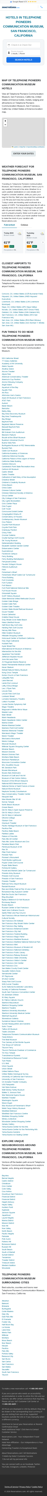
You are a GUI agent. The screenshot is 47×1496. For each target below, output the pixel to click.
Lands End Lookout (10, 683)
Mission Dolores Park (10, 754)
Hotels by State (10, 1456)
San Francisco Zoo (10, 966)
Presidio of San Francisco (12, 879)
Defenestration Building (11, 543)
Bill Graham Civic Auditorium (13, 432)
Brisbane (5, 1306)
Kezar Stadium (8, 667)
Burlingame (6, 1309)
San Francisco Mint (10, 945)
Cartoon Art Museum (10, 469)
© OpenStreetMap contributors (35, 147)
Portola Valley (7, 1354)
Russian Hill (6, 1247)
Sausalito (5, 1369)
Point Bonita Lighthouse (11, 860)
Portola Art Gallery (9, 868)
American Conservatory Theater (15, 377)
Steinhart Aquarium (9, 1016)
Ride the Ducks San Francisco (14, 894)
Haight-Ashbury (8, 1202)
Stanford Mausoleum (10, 1003)
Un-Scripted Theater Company (14, 1082)
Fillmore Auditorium (9, 567)
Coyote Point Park (9, 527)
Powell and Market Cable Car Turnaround (18, 871)
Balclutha (5, 408)
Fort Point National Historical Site (15, 588)
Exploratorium (7, 551)
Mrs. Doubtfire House (10, 765)
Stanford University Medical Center (16, 1013)
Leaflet (15, 147)
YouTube (5, 1467)
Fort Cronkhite (8, 580)
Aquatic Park (7, 390)
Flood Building (7, 577)
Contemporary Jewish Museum (14, 519)
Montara (5, 1338)
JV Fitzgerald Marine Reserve (14, 662)
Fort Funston (7, 583)
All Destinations (30, 1453)
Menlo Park (6, 1333)
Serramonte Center (10, 974)
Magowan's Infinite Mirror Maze (14, 710)
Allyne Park (6, 374)
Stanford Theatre (9, 1008)
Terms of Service (11, 1487)
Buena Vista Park (9, 443)
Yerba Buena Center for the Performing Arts (19, 1129)
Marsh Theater (8, 736)
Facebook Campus (9, 554)
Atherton (5, 1301)
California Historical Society (13, 456)
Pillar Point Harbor (9, 852)
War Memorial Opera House (13, 1095)
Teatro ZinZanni (8, 1032)
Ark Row (5, 393)
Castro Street (7, 472)
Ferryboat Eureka (9, 562)
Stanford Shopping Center (12, 1005)
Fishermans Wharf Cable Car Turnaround (18, 575)
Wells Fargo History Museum (13, 1108)
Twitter (37, 1464)
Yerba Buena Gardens (11, 1132)
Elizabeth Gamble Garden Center (15, 546)
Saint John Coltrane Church (13, 910)
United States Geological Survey (15, 1074)
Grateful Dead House (10, 617)
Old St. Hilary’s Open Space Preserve (17, 810)
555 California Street (10, 358)
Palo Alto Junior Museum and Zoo (15, 842)
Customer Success (25, 1456)
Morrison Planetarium (10, 760)
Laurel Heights (8, 1218)
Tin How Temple (8, 1053)
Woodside (6, 1268)
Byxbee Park (7, 448)
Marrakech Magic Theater (12, 733)
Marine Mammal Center (11, 725)
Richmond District (9, 1244)
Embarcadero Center (10, 548)
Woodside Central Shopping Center (16, 1121)
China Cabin (7, 488)
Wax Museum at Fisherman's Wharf (16, 1106)
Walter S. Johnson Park (11, 1092)
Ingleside (5, 1210)
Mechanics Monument (11, 739)
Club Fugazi (6, 506)
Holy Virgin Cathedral (10, 641)
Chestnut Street (8, 480)
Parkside (5, 1236)
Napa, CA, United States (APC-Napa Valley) (19, 307)
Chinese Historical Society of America (17, 493)
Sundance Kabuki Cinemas (13, 1021)
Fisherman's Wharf (9, 572)
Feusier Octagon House (12, 564)
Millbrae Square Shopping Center (15, 746)
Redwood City (7, 1356)
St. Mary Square (8, 997)
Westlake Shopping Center (13, 1116)
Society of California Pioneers (14, 989)
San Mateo (6, 1367)
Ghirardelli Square (9, 593)
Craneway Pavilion (9, 530)
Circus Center (7, 496)
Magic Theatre (8, 707)
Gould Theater (8, 612)
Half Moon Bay (8, 1325)
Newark (5, 1346)
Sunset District (8, 1255)
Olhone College (8, 818)
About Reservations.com (12, 1453)
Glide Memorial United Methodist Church (18, 599)
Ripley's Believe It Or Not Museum (16, 900)
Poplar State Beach (10, 865)
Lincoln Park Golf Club (11, 694)
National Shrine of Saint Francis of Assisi (18, 786)
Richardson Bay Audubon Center (15, 892)
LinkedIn (23, 1467)
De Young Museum (9, 540)
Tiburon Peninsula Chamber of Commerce (19, 1050)
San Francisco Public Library (13, 952)
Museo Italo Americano (11, 773)
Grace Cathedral (8, 614)
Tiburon (5, 1375)
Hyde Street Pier (8, 646)
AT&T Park (6, 401)
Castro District (7, 1181)
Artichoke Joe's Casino (11, 395)
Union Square (7, 1066)
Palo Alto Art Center (10, 839)
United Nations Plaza (10, 1071)
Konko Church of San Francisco (15, 675)
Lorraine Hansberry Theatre (13, 699)
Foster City (6, 1322)
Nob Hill (5, 1226)
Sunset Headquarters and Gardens (16, 1024)
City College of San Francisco (14, 498)
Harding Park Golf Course (12, 628)
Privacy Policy (25, 1487)
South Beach (7, 1250)
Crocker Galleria (8, 535)
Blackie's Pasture (9, 435)
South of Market (8, 1252)
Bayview (5, 1176)
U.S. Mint (5, 1063)
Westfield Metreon (9, 1111)
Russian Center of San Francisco (15, 908)
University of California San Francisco (17, 1077)
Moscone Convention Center (14, 762)
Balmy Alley (6, 411)
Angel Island (7, 385)
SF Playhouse (7, 976)
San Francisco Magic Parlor (13, 937)
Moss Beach (7, 1340)
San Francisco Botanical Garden (15, 929)
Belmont (5, 1303)
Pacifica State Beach (10, 831)
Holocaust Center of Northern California (18, 638)
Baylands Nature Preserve (12, 424)
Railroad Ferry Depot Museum (14, 884)
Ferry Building (7, 556)
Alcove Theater (8, 371)
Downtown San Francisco (12, 1194)
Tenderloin (6, 1257)
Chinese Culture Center (11, 490)
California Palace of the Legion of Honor (18, 459)
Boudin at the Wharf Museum (13, 438)
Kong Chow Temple (10, 673)
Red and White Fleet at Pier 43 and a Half (18, 889)
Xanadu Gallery (8, 1124)
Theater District (8, 1260)
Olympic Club (7, 820)
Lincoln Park (7, 691)
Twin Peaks (6, 1061)
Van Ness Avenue (9, 1087)
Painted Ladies (8, 834)
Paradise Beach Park (10, 844)
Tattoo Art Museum (9, 1029)
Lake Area (6, 1330)
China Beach (7, 485)
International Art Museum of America (16, 649)
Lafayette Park (8, 678)
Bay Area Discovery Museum (13, 414)
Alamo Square (7, 366)
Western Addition (9, 1265)
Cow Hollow (7, 1191)
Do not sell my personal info (15, 1459)
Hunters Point (7, 1207)
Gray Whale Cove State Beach (14, 620)
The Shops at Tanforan (11, 1045)
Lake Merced (7, 680)
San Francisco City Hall (11, 931)
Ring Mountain (7, 897)
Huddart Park (7, 643)
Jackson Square (8, 1213)
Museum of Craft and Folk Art (13, 776)
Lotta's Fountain (8, 702)
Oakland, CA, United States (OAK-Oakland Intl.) (21, 312)
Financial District (8, 1197)
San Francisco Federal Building (14, 934)
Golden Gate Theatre (10, 607)
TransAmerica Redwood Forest (14, 1058)
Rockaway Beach (9, 902)
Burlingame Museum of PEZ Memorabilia (18, 445)
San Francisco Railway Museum (15, 955)
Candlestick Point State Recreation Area (18, 467)
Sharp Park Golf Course (11, 982)
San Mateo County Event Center (15, 968)
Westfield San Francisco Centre (15, 1114)
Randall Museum (8, 886)
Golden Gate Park (9, 604)
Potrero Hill (6, 1242)
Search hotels (23, 60)
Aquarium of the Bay (10, 387)
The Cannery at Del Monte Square (16, 1042)
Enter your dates (23, 154)
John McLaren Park (10, 659)
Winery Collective (9, 1119)
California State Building (11, 461)
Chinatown (6, 1183)
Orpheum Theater (9, 823)
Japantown (6, 1215)
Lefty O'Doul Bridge (10, 686)
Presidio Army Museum (11, 873)
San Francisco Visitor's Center (14, 960)
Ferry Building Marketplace (13, 559)
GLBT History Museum (11, 596)
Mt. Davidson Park (9, 768)
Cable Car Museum (9, 451)
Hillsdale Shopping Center (12, 636)
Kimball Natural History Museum (14, 670)
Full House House (9, 591)
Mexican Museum (9, 744)
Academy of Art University (12, 364)
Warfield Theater (9, 1098)
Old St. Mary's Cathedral (11, 815)
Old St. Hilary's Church (11, 813)
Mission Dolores (8, 752)
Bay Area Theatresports (11, 416)
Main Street (6, 715)
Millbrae (5, 1335)
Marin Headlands (9, 717)
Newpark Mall (7, 797)
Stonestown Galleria (10, 1018)
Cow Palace (7, 522)
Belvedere (6, 430)
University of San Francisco (13, 1079)
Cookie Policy (37, 1487)
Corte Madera (7, 1311)
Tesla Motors (7, 1037)
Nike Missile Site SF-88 (11, 799)
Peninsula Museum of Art (12, 847)
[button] (5, 121)
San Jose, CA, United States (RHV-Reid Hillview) (21, 320)
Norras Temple (8, 802)
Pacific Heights (8, 1234)
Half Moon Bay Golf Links (12, 625)
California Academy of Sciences (15, 453)
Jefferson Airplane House (12, 657)
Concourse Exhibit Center (12, 511)
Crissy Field (6, 533)
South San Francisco (10, 1372)
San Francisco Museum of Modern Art (17, 947)
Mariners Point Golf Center (13, 728)
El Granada (6, 1319)
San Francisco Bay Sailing (12, 926)
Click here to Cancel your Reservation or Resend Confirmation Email (22, 1425)
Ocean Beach (7, 807)
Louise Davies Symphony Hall (14, 704)
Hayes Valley (7, 1205)
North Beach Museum (11, 805)
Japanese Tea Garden (11, 654)
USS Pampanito (8, 1085)
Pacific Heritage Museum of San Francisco (19, 826)
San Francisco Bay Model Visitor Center (18, 923)
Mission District (8, 1223)
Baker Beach (7, 406)
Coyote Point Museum (11, 525)
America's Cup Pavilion (11, 379)
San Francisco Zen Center (13, 963)
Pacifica (5, 1348)
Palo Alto (5, 1351)
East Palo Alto (7, 1317)
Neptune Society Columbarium (14, 791)
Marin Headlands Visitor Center (14, 720)
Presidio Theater (9, 881)
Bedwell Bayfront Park (11, 427)
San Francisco (8, 1364)
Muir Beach (6, 1343)
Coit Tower (6, 509)
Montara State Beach (10, 757)
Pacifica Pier (7, 828)
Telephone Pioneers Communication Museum (20, 1034)
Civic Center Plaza (9, 504)
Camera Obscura (9, 464)
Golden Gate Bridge (10, 601)
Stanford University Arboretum (14, 1011)
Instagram (14, 1467)
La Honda (6, 1327)
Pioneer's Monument (10, 857)
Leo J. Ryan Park (9, 688)
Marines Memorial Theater (12, 731)
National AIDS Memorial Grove (14, 783)
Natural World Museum (11, 789)
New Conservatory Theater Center (16, 794)
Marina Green (7, 723)
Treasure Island (8, 1263)
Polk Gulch (6, 1239)
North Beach (7, 1231)
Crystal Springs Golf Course (13, 538)
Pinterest (31, 1467)
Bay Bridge (6, 419)
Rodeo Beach (7, 905)
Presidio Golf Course (10, 876)
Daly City (5, 1314)
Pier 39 (5, 849)
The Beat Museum (9, 1040)
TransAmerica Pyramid (11, 1055)
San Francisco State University (14, 958)
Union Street (7, 1069)
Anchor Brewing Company (12, 382)
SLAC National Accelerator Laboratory (17, 987)
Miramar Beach (8, 749)
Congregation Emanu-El (11, 514)
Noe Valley (6, 1228)
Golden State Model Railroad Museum (17, 609)
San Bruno (6, 1359)
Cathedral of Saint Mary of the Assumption (19, 477)
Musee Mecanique (9, 770)
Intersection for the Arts (11, 651)
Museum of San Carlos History (14, 778)
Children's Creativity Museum (13, 482)
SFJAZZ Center (8, 979)
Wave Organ (7, 1103)
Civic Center (7, 1186)
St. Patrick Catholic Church (12, 1000)
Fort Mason (6, 585)
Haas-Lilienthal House (11, 622)
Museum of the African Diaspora (15, 781)
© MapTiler (22, 147)
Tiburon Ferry (7, 1048)
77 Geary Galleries (9, 361)
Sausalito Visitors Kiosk (11, 971)
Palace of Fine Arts (9, 836)
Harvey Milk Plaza (9, 630)
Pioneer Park (7, 855)
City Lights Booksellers (11, 501)
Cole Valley (6, 1189)
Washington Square (10, 1100)
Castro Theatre (8, 474)
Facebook (29, 1464)
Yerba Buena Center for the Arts (15, 1127)
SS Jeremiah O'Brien (10, 995)
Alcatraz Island (8, 369)
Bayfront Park (7, 422)
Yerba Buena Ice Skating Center (15, 1135)
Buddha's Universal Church (13, 440)
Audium (5, 403)
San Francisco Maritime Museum (15, 939)
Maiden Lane (7, 712)
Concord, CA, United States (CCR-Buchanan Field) (22, 294)
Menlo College (8, 741)
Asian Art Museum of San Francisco (16, 398)
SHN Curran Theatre (10, 984)
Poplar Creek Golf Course (12, 863)
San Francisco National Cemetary (15, 950)
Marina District (7, 1220)
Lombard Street (8, 696)
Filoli (4, 570)
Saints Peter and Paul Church (14, 913)
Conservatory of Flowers (12, 517)
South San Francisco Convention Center (18, 992)
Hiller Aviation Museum (11, 633)
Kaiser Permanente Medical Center (16, 665)
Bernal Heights (8, 1178)
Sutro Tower (7, 1026)
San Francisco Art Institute (12, 921)
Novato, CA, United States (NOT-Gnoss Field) (20, 310)
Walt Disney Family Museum (13, 1090)
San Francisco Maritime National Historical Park (21, 942)
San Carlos (6, 1362)
